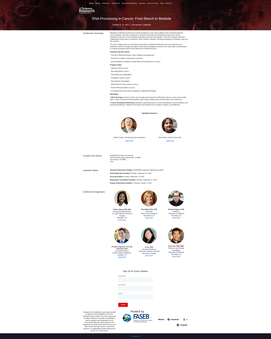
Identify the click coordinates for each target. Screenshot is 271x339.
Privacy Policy (135, 336)
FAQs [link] (162, 3)
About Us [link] (169, 3)
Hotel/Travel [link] (116, 3)
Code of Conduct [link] (152, 3)
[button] (173, 319)
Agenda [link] (97, 3)
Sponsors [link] (142, 3)
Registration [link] (106, 3)
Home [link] (91, 3)
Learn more (129, 141)
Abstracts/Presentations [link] (129, 3)
